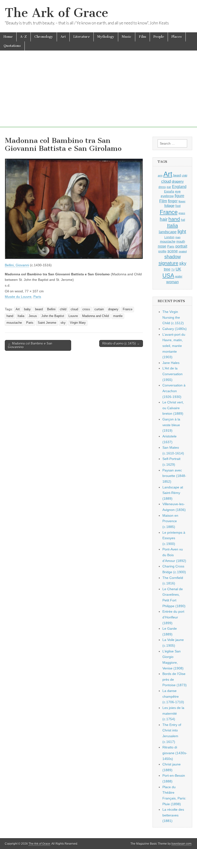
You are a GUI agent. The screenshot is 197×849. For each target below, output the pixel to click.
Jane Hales (170, 363)
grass (182, 213)
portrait (181, 246)
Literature (81, 37)
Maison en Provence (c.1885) (170, 521)
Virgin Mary (78, 322)
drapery (113, 309)
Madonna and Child (95, 316)
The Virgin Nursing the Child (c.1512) (173, 317)
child (63, 309)
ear (169, 187)
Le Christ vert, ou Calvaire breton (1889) (173, 407)
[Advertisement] (98, 93)
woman (172, 282)
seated (183, 251)
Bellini (51, 309)
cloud (74, 309)
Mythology (105, 37)
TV (173, 269)
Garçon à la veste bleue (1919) (171, 424)
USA (168, 275)
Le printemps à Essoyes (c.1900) (173, 538)
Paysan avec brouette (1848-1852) (174, 475)
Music (126, 37)
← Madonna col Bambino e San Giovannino (30, 345)
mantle (118, 316)
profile (162, 251)
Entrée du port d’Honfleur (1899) (173, 617)
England (179, 186)
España (169, 191)
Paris (37, 297)
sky (63, 322)
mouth (180, 241)
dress (162, 187)
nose (162, 246)
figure (179, 196)
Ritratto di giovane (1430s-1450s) (174, 752)
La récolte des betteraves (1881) (173, 815)
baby (27, 309)
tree (167, 269)
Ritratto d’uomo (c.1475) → (121, 343)
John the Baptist (52, 316)
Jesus (33, 316)
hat (183, 219)
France (127, 309)
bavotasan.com (181, 843)
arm (160, 175)
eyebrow (167, 196)
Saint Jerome (47, 322)
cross (86, 309)
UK (178, 269)
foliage (169, 206)
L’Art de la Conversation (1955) (172, 373)
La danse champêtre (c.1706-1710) (173, 696)
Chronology (43, 37)
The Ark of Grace (56, 13)
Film (142, 37)
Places (177, 37)
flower (182, 201)
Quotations (12, 46)
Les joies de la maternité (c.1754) (173, 713)
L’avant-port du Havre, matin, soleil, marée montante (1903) (173, 346)
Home (8, 37)
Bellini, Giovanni (17, 265)
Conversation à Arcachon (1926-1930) (173, 390)
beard (39, 309)
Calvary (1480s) (174, 329)
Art (63, 37)
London (169, 237)
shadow (172, 256)
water (178, 276)
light (182, 231)
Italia (21, 316)
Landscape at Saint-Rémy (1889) (172, 492)
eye (178, 191)
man (177, 237)
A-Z (23, 37)
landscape (168, 232)
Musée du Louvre (18, 297)
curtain (99, 309)
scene (172, 251)
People (159, 37)
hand (9, 316)
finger (173, 201)
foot (178, 206)
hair (163, 219)
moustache (14, 322)
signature (168, 263)
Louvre (73, 316)
